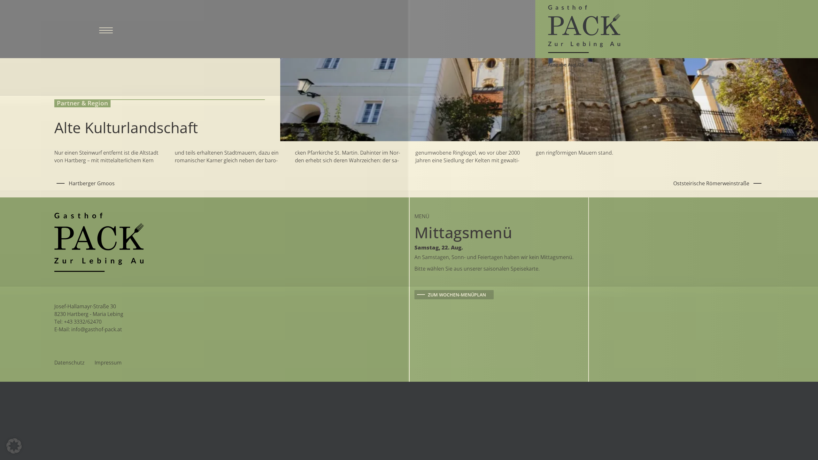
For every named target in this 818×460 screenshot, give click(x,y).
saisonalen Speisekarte (510, 268)
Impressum (108, 362)
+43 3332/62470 (83, 321)
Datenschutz (69, 362)
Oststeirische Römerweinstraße (711, 183)
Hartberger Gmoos (92, 183)
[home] (584, 28)
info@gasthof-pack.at (96, 329)
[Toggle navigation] (106, 29)
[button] (14, 446)
